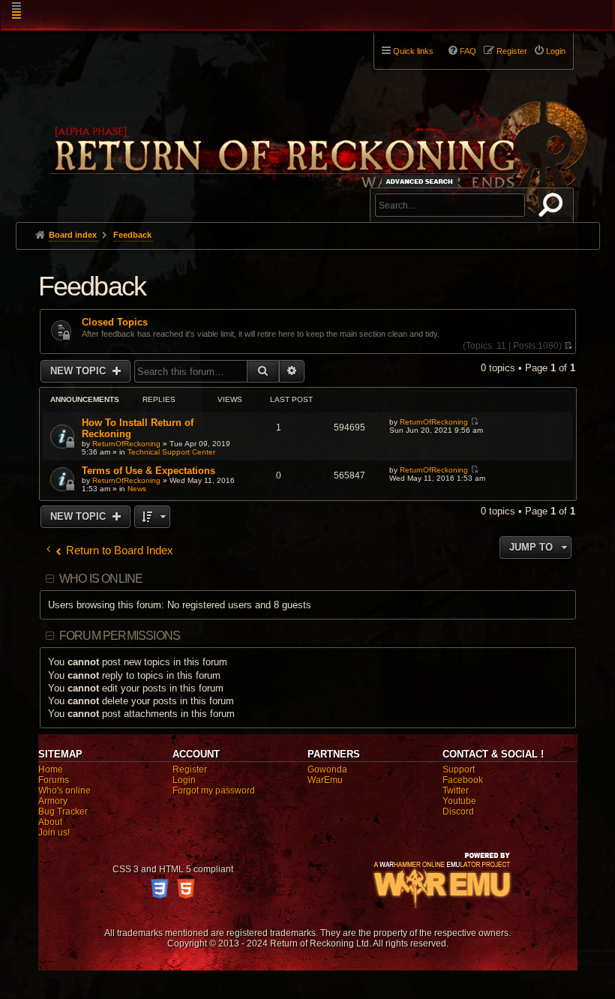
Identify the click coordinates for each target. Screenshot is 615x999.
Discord (458, 811)
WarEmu (325, 780)
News (137, 488)
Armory (53, 801)
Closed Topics (115, 322)
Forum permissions (119, 635)
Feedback (92, 286)
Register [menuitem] (511, 51)
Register (189, 769)
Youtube (459, 801)
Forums (53, 780)
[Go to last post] (474, 422)
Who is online (101, 578)
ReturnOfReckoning (126, 444)
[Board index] (317, 120)
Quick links (413, 51)
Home (50, 769)
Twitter (455, 790)
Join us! (54, 832)
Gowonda (327, 769)
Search (553, 208)
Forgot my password (213, 790)
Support (458, 769)
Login (184, 780)
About (50, 822)
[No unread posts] (568, 345)
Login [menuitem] (556, 51)
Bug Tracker (63, 811)
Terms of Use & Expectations (148, 470)
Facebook (462, 780)
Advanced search (422, 181)
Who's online (64, 790)
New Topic (79, 370)
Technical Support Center (171, 452)
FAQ (468, 51)
